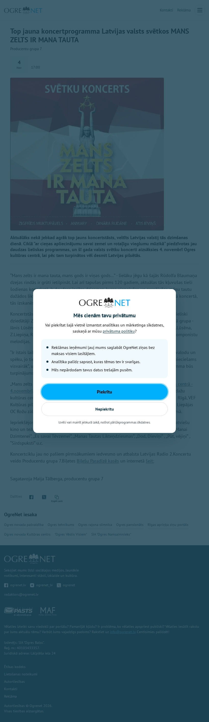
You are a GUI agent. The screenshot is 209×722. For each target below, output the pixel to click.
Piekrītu (104, 392)
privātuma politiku (119, 331)
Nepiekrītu (104, 409)
